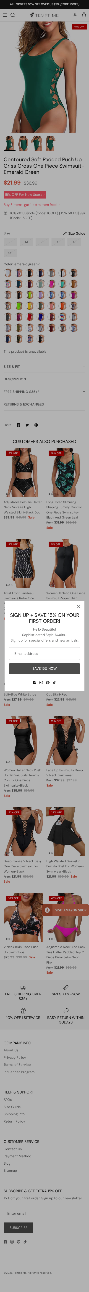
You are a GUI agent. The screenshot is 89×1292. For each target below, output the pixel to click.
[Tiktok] (54, 682)
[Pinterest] (48, 682)
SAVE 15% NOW (44, 668)
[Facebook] (34, 682)
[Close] (79, 607)
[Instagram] (41, 682)
